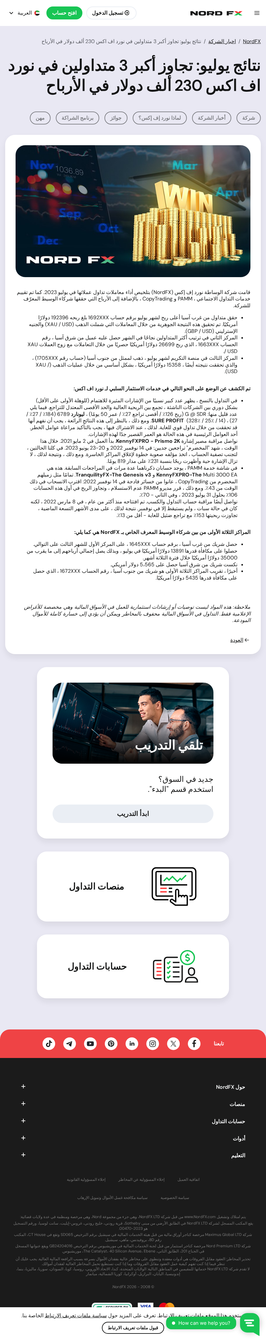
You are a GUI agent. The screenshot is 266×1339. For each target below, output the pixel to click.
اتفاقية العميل (188, 1179)
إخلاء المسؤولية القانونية (86, 1179)
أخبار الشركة (211, 117)
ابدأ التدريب (133, 813)
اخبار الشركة (222, 41)
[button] (257, 13)
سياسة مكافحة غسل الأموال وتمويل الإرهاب (112, 1197)
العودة (236, 640)
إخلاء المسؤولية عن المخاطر (141, 1179)
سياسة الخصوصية (175, 1197)
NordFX (252, 41)
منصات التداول (96, 886)
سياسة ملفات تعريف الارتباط (76, 1315)
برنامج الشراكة (77, 117)
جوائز (116, 117)
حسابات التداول (97, 966)
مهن (40, 117)
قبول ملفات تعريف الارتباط (133, 1328)
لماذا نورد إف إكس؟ (160, 117)
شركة (248, 117)
